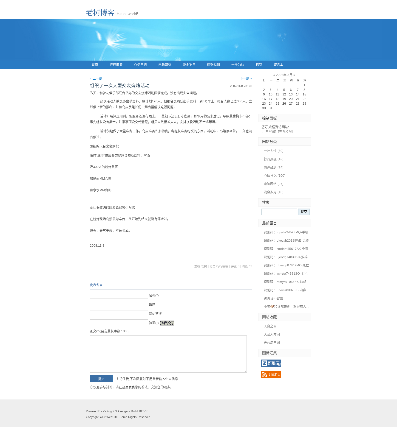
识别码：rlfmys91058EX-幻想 (285, 282)
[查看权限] (285, 131)
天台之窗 (270, 326)
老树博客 (100, 12)
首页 (95, 65)
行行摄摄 (116, 65)
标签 (259, 65)
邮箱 (152, 304)
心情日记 (140, 65)
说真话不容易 (273, 298)
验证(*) (154, 323)
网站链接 (155, 313)
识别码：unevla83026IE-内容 (285, 290)
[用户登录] (268, 131)
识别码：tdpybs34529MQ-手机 (286, 232)
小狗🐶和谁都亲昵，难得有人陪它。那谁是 (295, 306)
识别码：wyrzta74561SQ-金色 (285, 273)
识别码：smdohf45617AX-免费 (286, 249)
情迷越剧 (213, 65)
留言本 (278, 65)
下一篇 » (246, 78)
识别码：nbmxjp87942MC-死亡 (286, 265)
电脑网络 (164, 65)
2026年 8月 (284, 75)
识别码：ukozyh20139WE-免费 (286, 240)
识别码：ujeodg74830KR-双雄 (286, 257)
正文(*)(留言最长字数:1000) (110, 331)
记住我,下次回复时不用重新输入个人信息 (148, 379)
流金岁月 (189, 65)
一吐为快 (237, 65)
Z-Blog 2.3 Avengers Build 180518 (125, 411)
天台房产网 (272, 342)
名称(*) (154, 295)
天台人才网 (272, 334)
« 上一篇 (96, 78)
